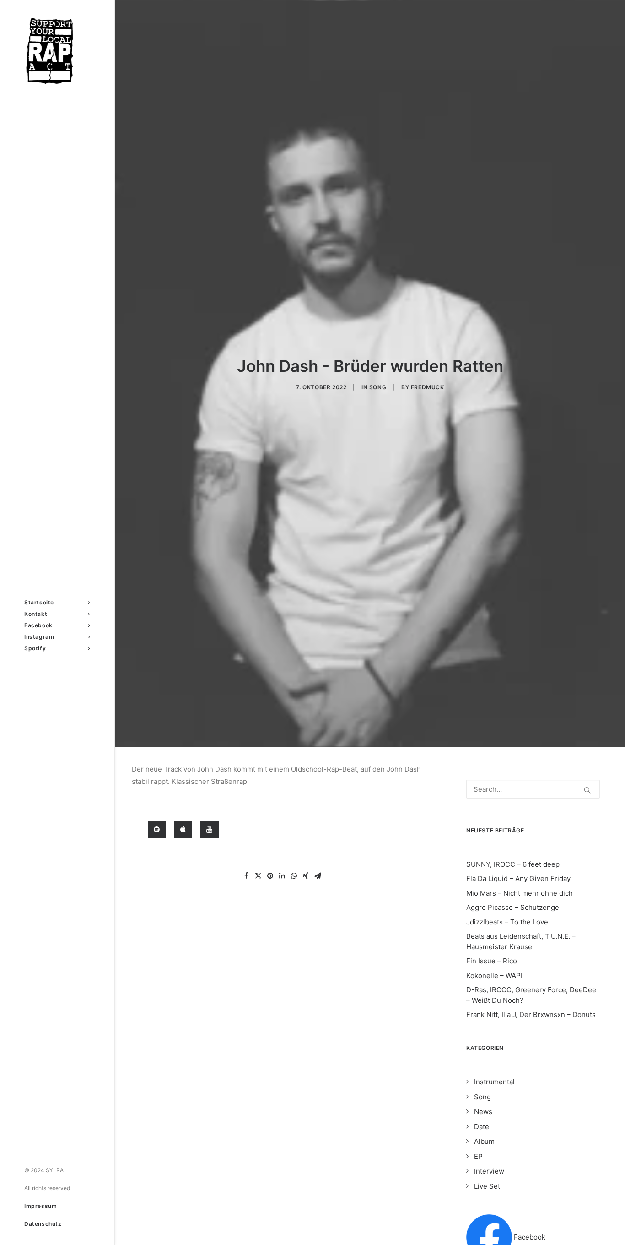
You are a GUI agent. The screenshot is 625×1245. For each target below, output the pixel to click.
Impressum (40, 1205)
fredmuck (427, 387)
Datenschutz (43, 1223)
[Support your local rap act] (57, 50)
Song (377, 387)
